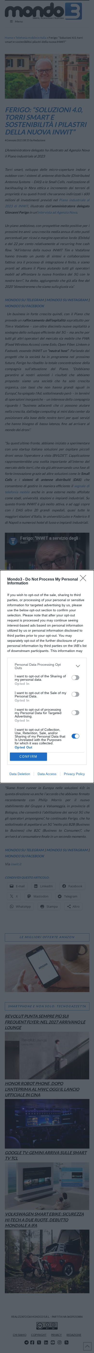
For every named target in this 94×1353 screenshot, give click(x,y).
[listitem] (47, 666)
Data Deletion (19, 774)
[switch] (75, 677)
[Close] (84, 579)
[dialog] (47, 676)
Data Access (47, 774)
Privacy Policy (74, 774)
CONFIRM (28, 756)
